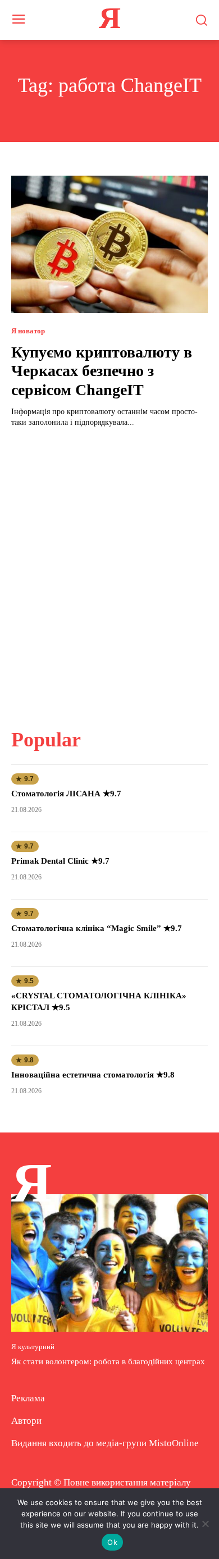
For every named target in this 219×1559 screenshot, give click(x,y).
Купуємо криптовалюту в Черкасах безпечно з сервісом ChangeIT (101, 370)
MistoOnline (174, 1443)
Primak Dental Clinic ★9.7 (60, 860)
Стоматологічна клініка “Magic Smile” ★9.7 (96, 928)
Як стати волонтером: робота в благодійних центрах (108, 1361)
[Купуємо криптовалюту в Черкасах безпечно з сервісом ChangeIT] (109, 244)
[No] (205, 1523)
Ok (112, 1542)
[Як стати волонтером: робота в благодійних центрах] (109, 1263)
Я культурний (32, 1346)
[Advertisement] (109, 571)
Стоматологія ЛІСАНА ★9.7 (66, 793)
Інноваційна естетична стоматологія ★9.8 (93, 1074)
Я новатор (28, 330)
